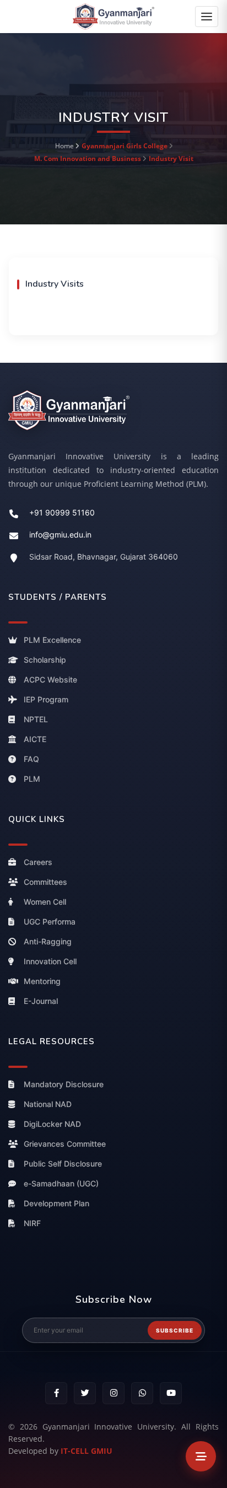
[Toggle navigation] (206, 16)
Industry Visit (171, 158)
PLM (32, 778)
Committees (45, 882)
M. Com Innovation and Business (88, 158)
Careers (38, 862)
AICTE (35, 739)
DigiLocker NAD (52, 1124)
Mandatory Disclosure (64, 1084)
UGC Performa (49, 921)
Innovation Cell (50, 961)
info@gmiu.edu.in (60, 534)
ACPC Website (50, 679)
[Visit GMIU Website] (113, 409)
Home (64, 146)
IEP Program (46, 699)
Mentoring (42, 981)
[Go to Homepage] (113, 15)
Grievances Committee (65, 1143)
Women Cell (45, 901)
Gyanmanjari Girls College (124, 146)
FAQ (31, 759)
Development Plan (56, 1203)
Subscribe (174, 1330)
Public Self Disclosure (63, 1163)
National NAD (48, 1104)
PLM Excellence (52, 639)
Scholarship (45, 659)
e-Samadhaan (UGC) (61, 1183)
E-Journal (41, 1001)
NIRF (32, 1223)
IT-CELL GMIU (86, 1451)
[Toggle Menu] (201, 1456)
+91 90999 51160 (62, 512)
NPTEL (36, 719)
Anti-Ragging (48, 941)
